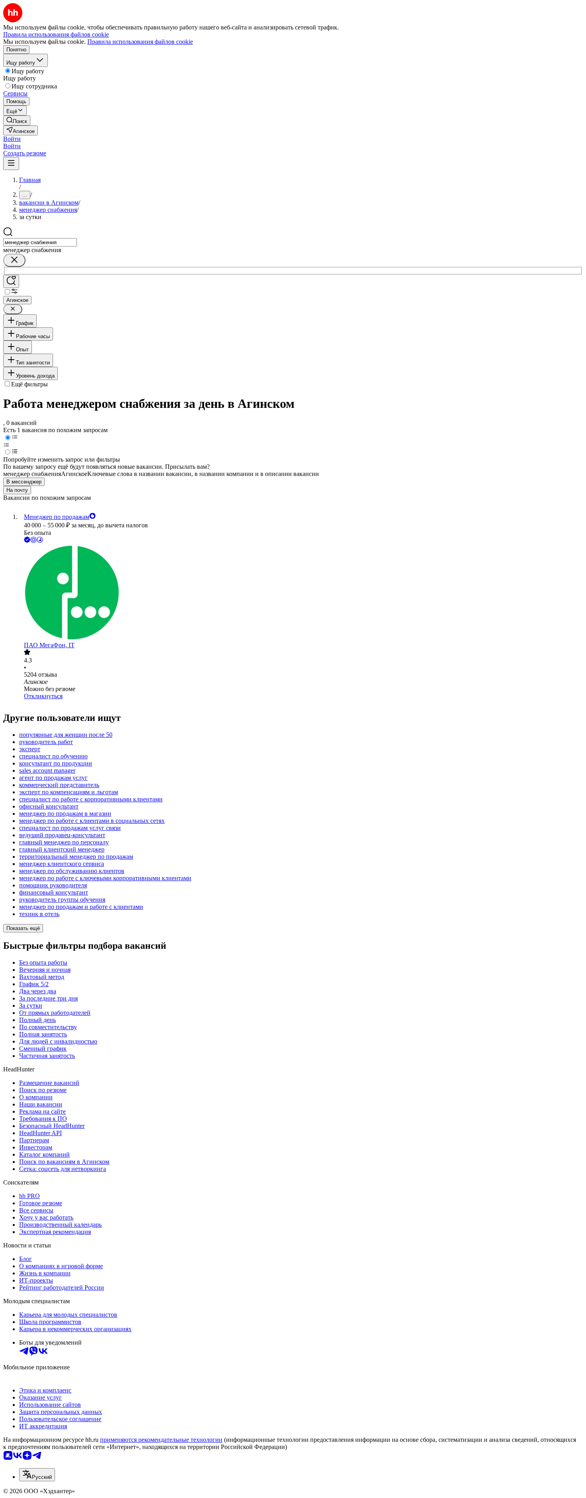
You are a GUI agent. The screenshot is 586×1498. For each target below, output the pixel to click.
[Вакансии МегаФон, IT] (301, 593)
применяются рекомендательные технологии (161, 1439)
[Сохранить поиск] (11, 281)
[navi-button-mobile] (11, 163)
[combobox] (40, 242)
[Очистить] (14, 260)
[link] (16, 120)
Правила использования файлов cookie (140, 41)
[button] (12, 138)
